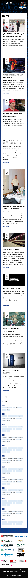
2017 (3, 498)
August (4, 407)
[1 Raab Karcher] (7, 536)
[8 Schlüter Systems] (20, 550)
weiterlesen (6, 52)
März (20, 407)
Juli (7, 407)
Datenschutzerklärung (17, 570)
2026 (3, 405)
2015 (3, 519)
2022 (3, 445)
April (17, 407)
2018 (3, 487)
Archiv (4, 401)
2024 (3, 424)
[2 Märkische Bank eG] (20, 536)
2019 (3, 477)
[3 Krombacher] (7, 541)
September (20, 416)
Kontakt (6, 570)
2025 (3, 413)
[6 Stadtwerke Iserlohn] (20, 545)
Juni (11, 407)
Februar (4, 409)
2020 (3, 466)
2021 (3, 456)
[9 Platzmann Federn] (7, 555)
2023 (3, 435)
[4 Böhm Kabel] (20, 541)
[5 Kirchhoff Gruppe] (7, 545)
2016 (3, 509)
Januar (8, 409)
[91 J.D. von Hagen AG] (20, 555)
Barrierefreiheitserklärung (10, 571)
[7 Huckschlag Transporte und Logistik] (7, 550)
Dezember (5, 416)
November (10, 416)
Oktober (15, 416)
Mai (14, 407)
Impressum (23, 571)
